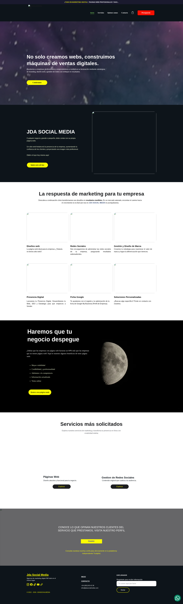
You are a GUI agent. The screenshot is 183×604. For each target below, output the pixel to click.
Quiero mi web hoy (37, 165)
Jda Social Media (38, 574)
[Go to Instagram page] (28, 584)
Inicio (92, 13)
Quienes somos (112, 13)
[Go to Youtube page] (38, 584)
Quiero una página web (40, 392)
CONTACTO (85, 581)
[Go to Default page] (41, 584)
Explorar (61, 486)
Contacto (124, 13)
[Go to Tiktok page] (34, 584)
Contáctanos (37, 82)
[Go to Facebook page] (31, 584)
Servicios (101, 13)
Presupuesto (146, 13)
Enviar (123, 590)
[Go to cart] (132, 12)
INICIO (83, 577)
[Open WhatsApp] (177, 598)
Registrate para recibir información (129, 579)
